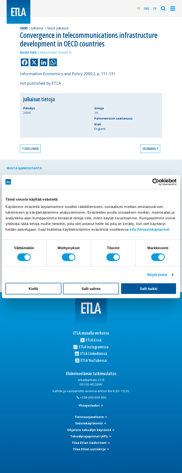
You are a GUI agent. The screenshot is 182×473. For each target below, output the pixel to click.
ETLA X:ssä (93, 340)
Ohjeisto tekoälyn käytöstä (89, 430)
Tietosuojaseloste (89, 417)
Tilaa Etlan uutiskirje (89, 449)
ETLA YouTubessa (93, 360)
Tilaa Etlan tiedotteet (89, 443)
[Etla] (18, 12)
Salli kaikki (148, 289)
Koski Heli (28, 52)
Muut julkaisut (58, 28)
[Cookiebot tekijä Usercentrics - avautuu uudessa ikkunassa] (156, 181)
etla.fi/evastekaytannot (149, 229)
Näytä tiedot (157, 274)
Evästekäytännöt (89, 423)
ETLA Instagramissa (93, 346)
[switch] (68, 257)
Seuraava (149, 148)
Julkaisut (37, 28)
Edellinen (31, 148)
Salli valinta (91, 289)
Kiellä (33, 289)
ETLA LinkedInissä (93, 353)
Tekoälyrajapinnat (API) (89, 436)
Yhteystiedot (89, 405)
